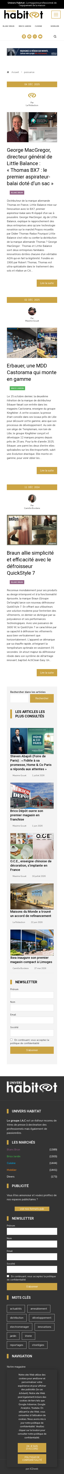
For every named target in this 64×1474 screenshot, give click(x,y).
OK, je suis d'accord (32, 1448)
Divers (32, 1176)
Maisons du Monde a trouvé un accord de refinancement (30, 914)
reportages (16, 1345)
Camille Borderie (32, 508)
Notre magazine (16, 1366)
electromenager (19, 1327)
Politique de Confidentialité (32, 1459)
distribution (16, 1317)
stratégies (38, 1345)
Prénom (14, 989)
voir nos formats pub (32, 1209)
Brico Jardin (25, 26)
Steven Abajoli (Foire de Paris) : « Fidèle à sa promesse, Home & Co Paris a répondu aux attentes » (31, 762)
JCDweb (34, 1468)
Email (13, 1014)
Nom (12, 1002)
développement (41, 1317)
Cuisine (38, 26)
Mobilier (55, 26)
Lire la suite (47, 283)
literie (28, 1336)
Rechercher (41, 698)
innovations (44, 1327)
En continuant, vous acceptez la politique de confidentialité (29, 1041)
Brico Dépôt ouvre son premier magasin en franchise (26, 815)
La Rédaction (32, 105)
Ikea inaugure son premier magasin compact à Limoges (31, 960)
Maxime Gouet (32, 320)
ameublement (39, 1308)
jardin (13, 1336)
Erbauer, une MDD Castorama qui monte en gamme (31, 372)
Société (14, 1027)
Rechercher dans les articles (28, 692)
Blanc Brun (8, 26)
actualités (16, 1308)
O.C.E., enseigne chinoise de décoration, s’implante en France (31, 865)
